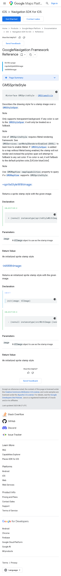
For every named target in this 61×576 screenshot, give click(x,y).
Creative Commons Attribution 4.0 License (22, 392)
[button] (30, 77)
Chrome (6, 533)
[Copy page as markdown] (30, 54)
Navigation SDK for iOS (26, 12)
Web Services (8, 485)
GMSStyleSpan (10, 107)
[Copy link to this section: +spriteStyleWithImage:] (35, 184)
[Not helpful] (24, 37)
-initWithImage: (12, 266)
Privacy (14, 563)
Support (6, 506)
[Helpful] (20, 37)
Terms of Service (10, 510)
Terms (5, 563)
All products (7, 551)
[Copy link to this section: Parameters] (17, 232)
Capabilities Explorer (11, 454)
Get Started (11, 19)
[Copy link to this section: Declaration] (17, 202)
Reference (39, 32)
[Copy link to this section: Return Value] (18, 251)
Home (4, 28)
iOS (4, 12)
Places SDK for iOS (10, 459)
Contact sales (33, 19)
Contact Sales (8, 501)
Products (14, 28)
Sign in (54, 3)
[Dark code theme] (56, 92)
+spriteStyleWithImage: (17, 184)
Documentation (50, 28)
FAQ (4, 450)
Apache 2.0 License (26, 395)
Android (5, 471)
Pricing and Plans (10, 497)
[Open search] (47, 3)
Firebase (6, 538)
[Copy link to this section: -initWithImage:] (24, 266)
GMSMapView (13, 175)
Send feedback (13, 43)
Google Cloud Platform (12, 542)
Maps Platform (34, 3)
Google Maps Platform (31, 28)
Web (4, 480)
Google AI (6, 547)
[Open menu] (4, 3)
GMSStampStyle (45, 95)
